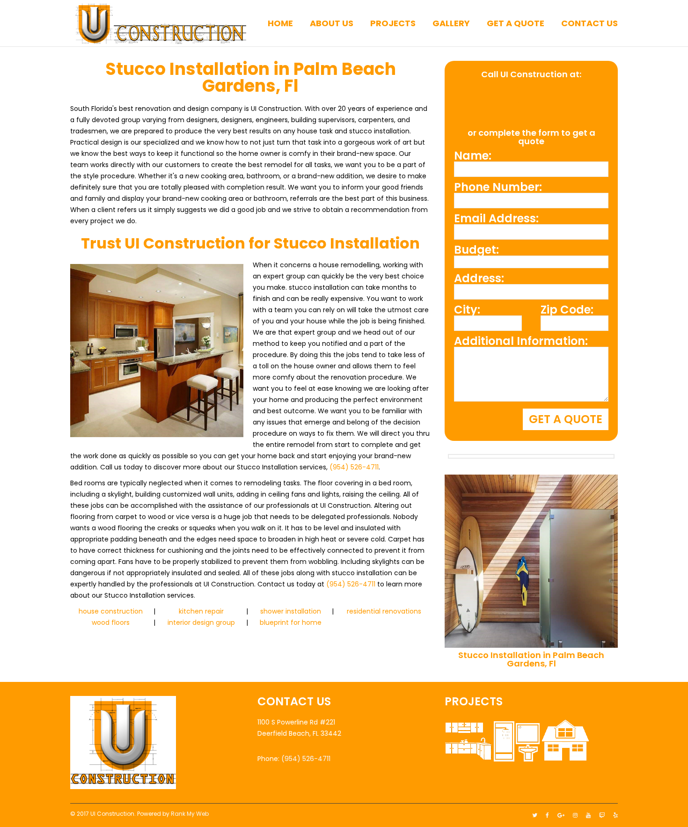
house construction (111, 611)
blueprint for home (291, 622)
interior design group (201, 622)
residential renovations (384, 611)
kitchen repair (201, 611)
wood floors (111, 622)
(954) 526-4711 (354, 467)
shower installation (290, 611)
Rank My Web (190, 814)
